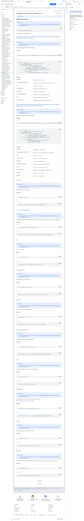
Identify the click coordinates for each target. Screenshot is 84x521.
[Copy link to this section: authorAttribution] (25, 389)
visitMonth (18, 451)
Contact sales (60, 4)
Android (32, 506)
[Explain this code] (60, 28)
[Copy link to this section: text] (19, 240)
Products (18, 1)
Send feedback (58, 13)
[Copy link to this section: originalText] (22, 299)
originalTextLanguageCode (22, 329)
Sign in (82, 1)
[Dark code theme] (61, 28)
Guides (2, 6)
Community (39, 1)
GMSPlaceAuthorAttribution (35, 72)
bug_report (79, 4)
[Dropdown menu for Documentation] (32, 1)
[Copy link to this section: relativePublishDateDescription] (31, 210)
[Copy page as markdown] (46, 13)
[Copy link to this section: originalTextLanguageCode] (29, 329)
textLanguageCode (20, 270)
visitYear (18, 421)
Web (32, 509)
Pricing (23, 1)
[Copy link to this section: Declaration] (21, 50)
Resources (17, 6)
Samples (12, 6)
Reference (7, 6)
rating (17, 359)
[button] (6, 16)
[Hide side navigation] (12, 519)
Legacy (21, 6)
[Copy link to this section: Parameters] (21, 77)
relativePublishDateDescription (23, 210)
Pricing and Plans (50, 506)
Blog (35, 1)
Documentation (28, 1)
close (82, 4)
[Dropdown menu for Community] (42, 1)
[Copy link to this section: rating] (20, 359)
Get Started (53, 4)
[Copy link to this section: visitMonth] (22, 451)
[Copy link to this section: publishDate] (22, 180)
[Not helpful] (61, 11)
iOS (2, 4)
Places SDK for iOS (8, 4)
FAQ (15, 506)
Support (49, 509)
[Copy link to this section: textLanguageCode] (26, 270)
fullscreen (80, 4)
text (17, 240)
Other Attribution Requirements (23, 400)
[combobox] (67, 1)
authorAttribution (20, 389)
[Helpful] (60, 11)
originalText (18, 299)
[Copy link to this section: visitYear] (21, 421)
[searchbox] (6, 9)
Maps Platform (10, 1)
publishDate (18, 180)
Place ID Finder (16, 509)
